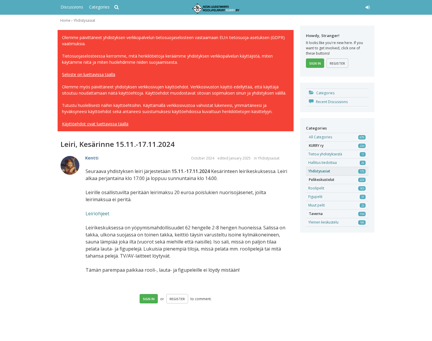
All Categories (320, 137)
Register (177, 299)
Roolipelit (316, 188)
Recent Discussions (331, 101)
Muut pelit (316, 205)
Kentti (91, 158)
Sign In (149, 299)
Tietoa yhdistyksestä (325, 154)
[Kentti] (70, 165)
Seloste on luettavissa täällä (88, 74)
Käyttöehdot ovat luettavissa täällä (95, 124)
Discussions (72, 7)
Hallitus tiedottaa (322, 162)
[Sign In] (323, 6)
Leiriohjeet (97, 213)
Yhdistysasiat (268, 158)
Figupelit (315, 196)
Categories (99, 7)
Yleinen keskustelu (323, 222)
